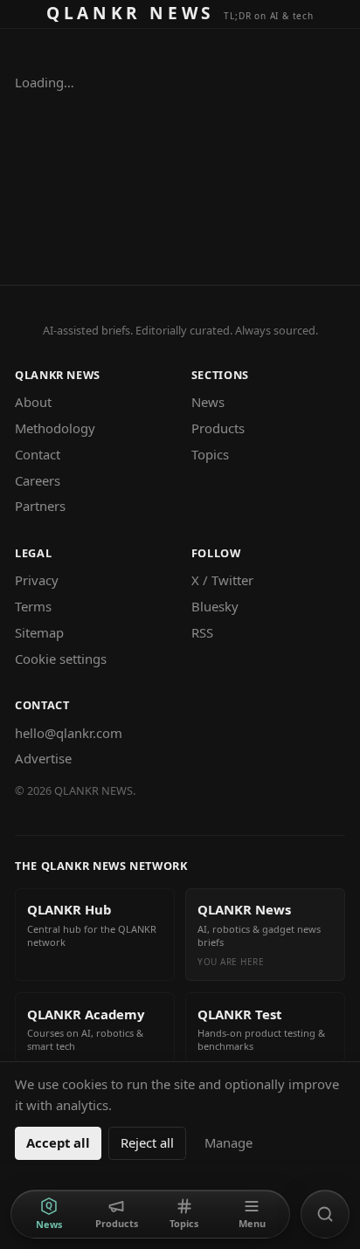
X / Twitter (222, 580)
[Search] (325, 1214)
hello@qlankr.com (68, 733)
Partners (40, 505)
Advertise (43, 758)
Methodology (55, 428)
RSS (202, 632)
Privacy (37, 580)
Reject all (147, 1142)
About (33, 402)
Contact (37, 454)
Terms (33, 606)
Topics (210, 454)
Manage (228, 1142)
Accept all (58, 1142)
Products (218, 428)
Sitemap (39, 632)
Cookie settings (61, 658)
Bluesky (215, 606)
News (208, 402)
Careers (37, 480)
